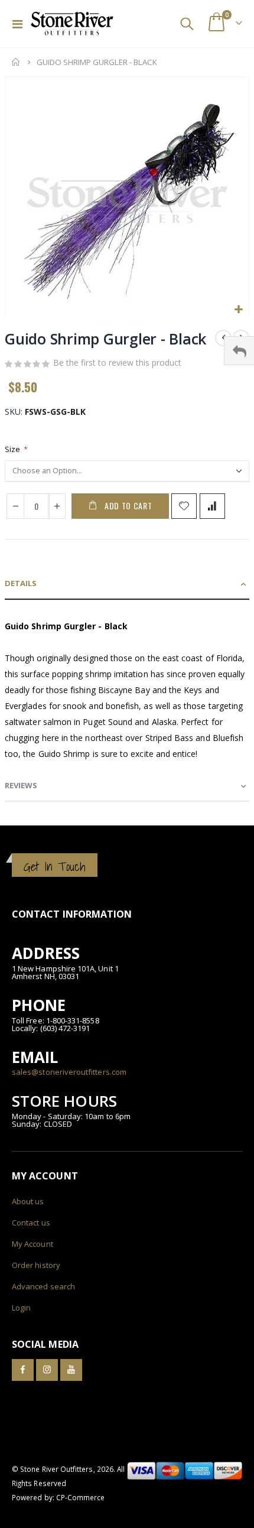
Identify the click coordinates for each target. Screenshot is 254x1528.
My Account (32, 1243)
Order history (36, 1265)
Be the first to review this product (117, 362)
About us (28, 1201)
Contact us (31, 1222)
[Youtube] (71, 1370)
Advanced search (43, 1286)
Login (21, 1307)
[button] (238, 310)
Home (16, 62)
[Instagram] (47, 1370)
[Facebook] (23, 1370)
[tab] (127, 584)
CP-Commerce (80, 1497)
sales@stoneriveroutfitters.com (69, 1072)
